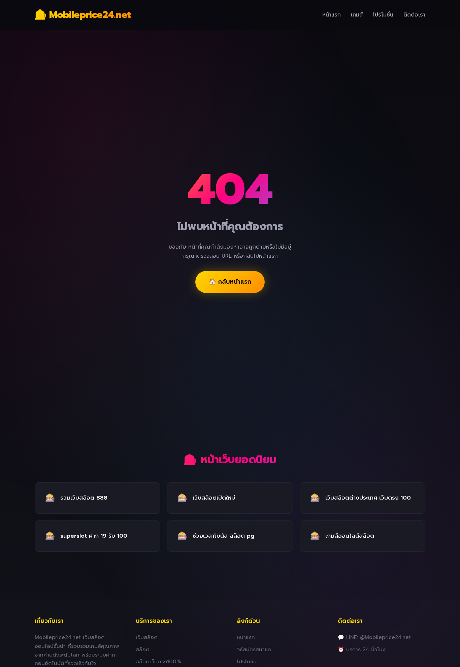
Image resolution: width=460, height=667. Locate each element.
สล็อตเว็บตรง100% (158, 661)
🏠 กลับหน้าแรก (230, 281)
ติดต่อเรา (414, 15)
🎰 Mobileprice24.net (83, 14)
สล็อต (143, 649)
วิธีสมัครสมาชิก (254, 649)
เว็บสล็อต (147, 637)
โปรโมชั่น (383, 15)
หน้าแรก (331, 15)
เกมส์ (357, 15)
